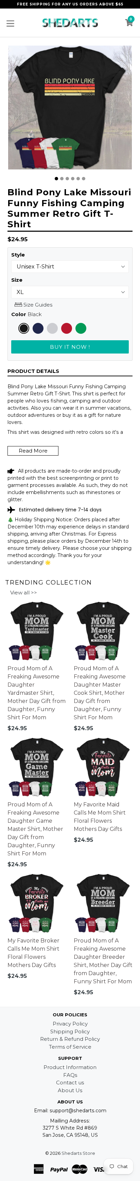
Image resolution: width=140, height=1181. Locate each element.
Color (26, 314)
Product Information (70, 1067)
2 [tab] (62, 178)
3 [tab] (67, 178)
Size (16, 280)
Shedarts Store (78, 1153)
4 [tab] (72, 178)
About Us (70, 1090)
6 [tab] (83, 178)
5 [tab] (78, 178)
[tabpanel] (70, 109)
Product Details (33, 371)
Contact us (70, 1082)
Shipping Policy (70, 1031)
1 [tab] (56, 178)
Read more (33, 450)
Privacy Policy (70, 1023)
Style (18, 254)
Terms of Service (70, 1047)
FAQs (70, 1075)
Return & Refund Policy (70, 1039)
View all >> (23, 592)
